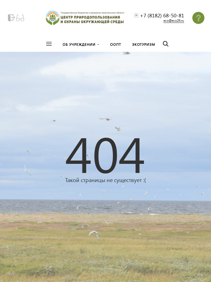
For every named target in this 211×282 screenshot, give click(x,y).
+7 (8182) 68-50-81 (162, 15)
